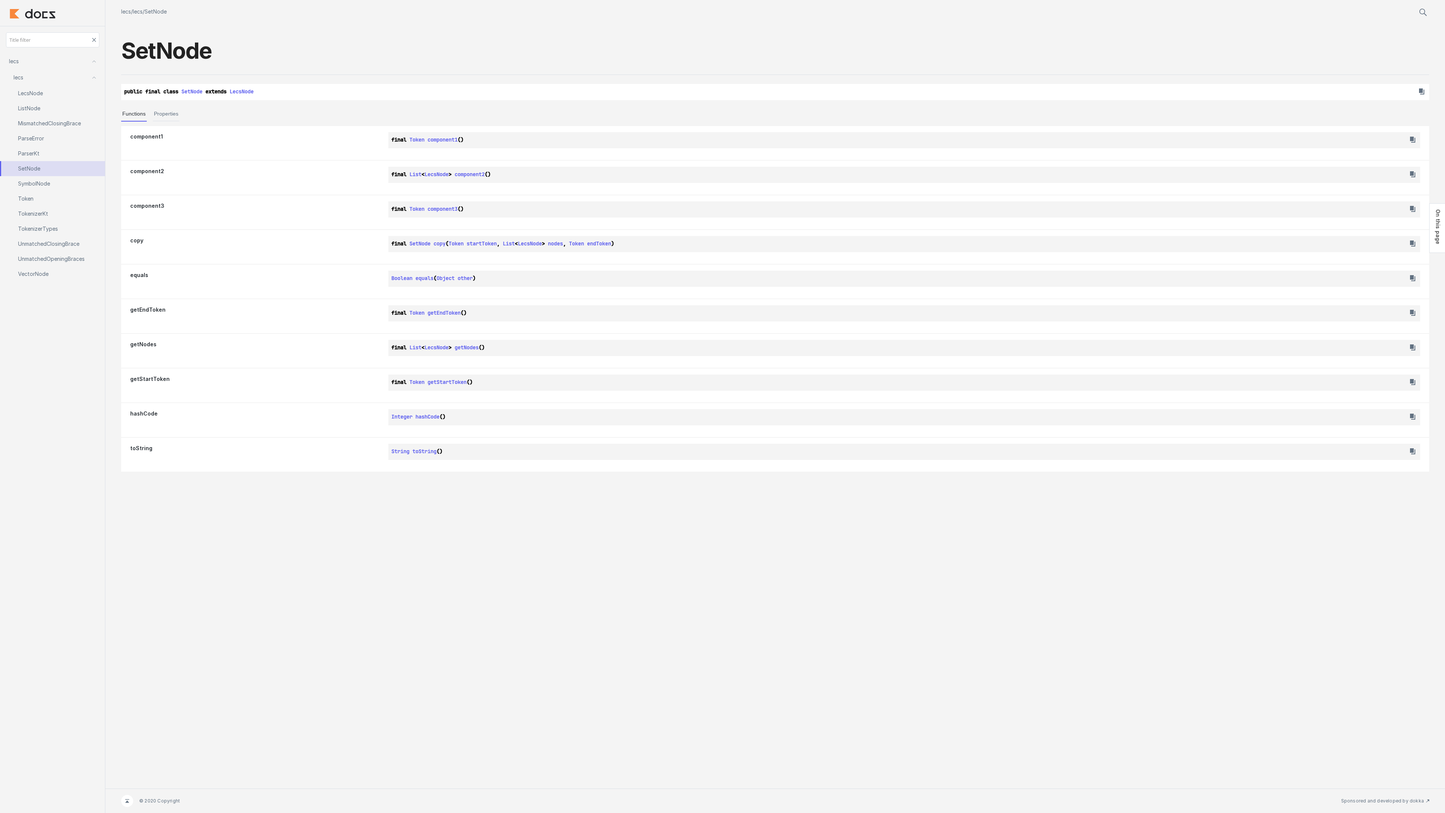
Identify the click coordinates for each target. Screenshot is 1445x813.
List (415, 174)
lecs (126, 11)
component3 (147, 205)
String (400, 451)
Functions (134, 114)
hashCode (144, 413)
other (465, 278)
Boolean (401, 278)
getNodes (143, 344)
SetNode (155, 11)
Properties (166, 114)
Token (416, 139)
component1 (146, 136)
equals (139, 275)
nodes (555, 243)
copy (136, 240)
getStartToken (150, 379)
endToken (599, 243)
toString (141, 448)
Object (446, 278)
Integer (401, 416)
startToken (482, 243)
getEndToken (148, 309)
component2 (147, 171)
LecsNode (242, 91)
